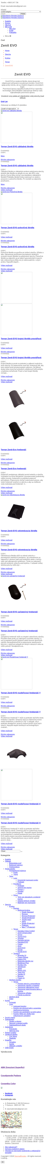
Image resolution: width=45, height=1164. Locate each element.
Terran (7, 62)
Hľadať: (3, 10)
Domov (7, 23)
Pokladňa (12, 32)
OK (3, 1162)
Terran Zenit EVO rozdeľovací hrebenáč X (21, 804)
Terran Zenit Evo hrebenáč (13, 450)
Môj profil (8, 27)
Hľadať (23, 14)
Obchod (8, 25)
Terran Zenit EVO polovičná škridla (17, 228)
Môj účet (12, 29)
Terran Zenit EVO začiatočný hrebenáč (19, 612)
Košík (11, 30)
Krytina (7, 58)
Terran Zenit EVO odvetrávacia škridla (19, 531)
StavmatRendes (20, 1156)
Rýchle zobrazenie (8, 160)
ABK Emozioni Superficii (12, 1067)
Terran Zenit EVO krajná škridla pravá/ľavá (21, 339)
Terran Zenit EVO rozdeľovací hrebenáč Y (21, 693)
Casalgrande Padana (11, 1075)
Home (7, 50)
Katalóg (8, 21)
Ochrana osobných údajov (14, 1149)
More (3, 156)
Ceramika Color (8, 1083)
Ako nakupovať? (11, 1147)
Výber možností (6, 190)
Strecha (8, 54)
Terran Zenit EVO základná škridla (17, 146)
